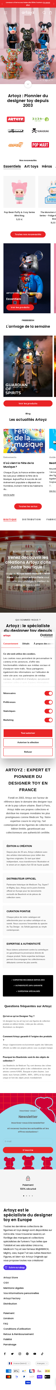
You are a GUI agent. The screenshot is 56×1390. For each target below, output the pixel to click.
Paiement (9, 1313)
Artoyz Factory (11, 1298)
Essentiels (12, 166)
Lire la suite (9, 494)
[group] (28, 46)
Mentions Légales (13, 1288)
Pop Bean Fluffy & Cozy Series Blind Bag (19, 214)
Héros (47, 166)
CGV (6, 1282)
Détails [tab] (25, 643)
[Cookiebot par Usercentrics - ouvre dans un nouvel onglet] (40, 636)
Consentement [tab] (10, 643)
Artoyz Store (10, 1277)
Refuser (28, 752)
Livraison (8, 1318)
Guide (52, 457)
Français (41, 1363)
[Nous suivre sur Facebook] (4, 1353)
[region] (28, 46)
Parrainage (9, 1344)
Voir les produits (20, 307)
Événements (9, 457)
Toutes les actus (28, 506)
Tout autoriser (28, 733)
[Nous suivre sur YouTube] (34, 1353)
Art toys (31, 166)
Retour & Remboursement (18, 1334)
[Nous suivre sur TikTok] (42, 1353)
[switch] (49, 702)
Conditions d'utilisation (17, 1329)
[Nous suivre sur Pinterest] (27, 1353)
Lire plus (28, 591)
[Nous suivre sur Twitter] (12, 1353)
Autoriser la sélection (28, 742)
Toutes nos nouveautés (28, 234)
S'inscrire (28, 1150)
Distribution (10, 1303)
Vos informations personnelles (21, 1293)
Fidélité (7, 1339)
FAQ (5, 1323)
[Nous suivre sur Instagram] (19, 1353)
